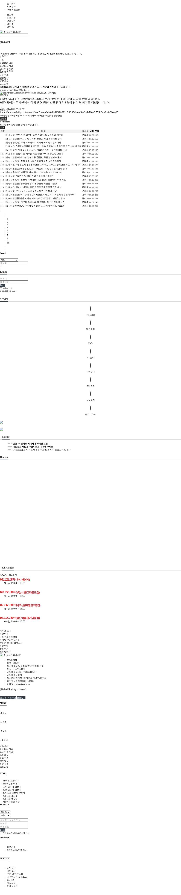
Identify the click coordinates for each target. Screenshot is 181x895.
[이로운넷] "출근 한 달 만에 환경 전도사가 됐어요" (29, 176)
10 (8, 243)
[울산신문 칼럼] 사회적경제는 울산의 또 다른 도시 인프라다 (33, 172)
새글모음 (11, 883)
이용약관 (4, 634)
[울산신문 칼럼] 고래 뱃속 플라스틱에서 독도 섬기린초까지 (33, 142)
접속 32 (10, 27)
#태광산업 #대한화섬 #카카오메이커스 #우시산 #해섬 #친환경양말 (31, 115)
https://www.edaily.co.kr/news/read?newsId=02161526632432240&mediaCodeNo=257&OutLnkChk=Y (59, 112)
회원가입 (11, 18)
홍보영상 (4, 94)
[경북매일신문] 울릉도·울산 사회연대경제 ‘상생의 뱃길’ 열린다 (35, 198)
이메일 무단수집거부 (10, 640)
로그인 (10, 14)
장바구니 (11, 868)
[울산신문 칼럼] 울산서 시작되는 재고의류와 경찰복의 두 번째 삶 (35, 180)
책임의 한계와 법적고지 (11, 643)
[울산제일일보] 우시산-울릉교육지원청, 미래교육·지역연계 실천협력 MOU (40, 194)
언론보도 (69, 53)
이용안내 (4, 646)
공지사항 (78, 53)
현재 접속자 (11, 780)
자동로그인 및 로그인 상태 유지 (15, 833)
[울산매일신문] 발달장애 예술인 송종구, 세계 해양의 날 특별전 (34, 206)
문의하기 (4, 649)
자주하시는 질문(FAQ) (17, 877)
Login (2, 285)
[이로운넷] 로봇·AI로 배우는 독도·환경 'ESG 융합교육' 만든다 (34, 135)
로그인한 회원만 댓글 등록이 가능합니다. (19, 124)
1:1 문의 (10, 880)
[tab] (90, 746)
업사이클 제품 (30, 53)
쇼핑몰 (10, 24)
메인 (2, 60)
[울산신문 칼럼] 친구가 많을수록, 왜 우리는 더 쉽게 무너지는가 (35, 202)
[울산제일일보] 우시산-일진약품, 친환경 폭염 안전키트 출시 (33, 139)
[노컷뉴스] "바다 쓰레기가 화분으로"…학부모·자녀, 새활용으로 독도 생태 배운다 (43, 146)
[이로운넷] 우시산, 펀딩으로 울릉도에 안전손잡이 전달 (31, 191)
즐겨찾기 (11, 3)
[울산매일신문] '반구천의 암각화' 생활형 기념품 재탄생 (31, 183)
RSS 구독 (11, 6)
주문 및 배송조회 (15, 874)
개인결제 (11, 871)
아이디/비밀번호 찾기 (17, 850)
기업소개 (4, 55)
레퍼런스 (51, 53)
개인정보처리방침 (8, 637)
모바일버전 (5, 652)
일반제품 (41, 53)
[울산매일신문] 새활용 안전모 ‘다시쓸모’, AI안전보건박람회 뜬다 (36, 150)
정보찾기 (11, 21)
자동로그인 (7, 288)
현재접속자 (12, 886)
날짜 (92, 131)
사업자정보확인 (14, 675)
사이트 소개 (5, 631)
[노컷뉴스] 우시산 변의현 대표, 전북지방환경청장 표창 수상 (33, 187)
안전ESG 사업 (16, 53)
